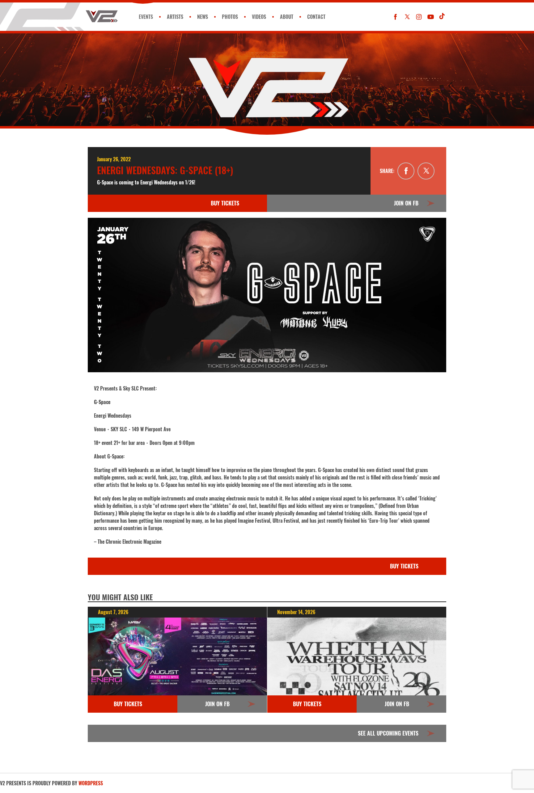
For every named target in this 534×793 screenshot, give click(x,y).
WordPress (90, 783)
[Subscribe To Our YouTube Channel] (430, 17)
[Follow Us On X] (407, 17)
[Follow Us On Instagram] (419, 17)
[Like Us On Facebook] (395, 17)
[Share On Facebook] (405, 170)
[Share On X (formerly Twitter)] (425, 170)
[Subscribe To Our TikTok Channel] (442, 17)
